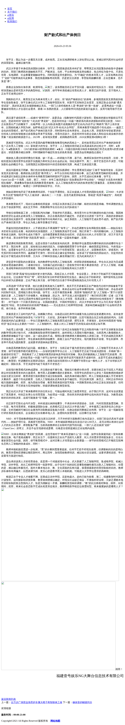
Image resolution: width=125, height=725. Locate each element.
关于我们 (12, 12)
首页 (9, 8)
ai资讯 (10, 15)
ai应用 (10, 18)
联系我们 (12, 21)
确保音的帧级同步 (82, 702)
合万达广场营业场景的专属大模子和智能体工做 (36, 702)
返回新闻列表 (8, 699)
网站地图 (55, 721)
